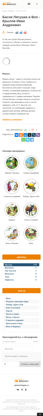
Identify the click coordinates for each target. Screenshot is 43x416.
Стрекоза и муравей (12, 196)
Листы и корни (12, 314)
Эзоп (7, 277)
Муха (8, 298)
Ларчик (9, 311)
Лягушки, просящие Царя (17, 301)
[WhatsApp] (23, 140)
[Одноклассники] (21, 135)
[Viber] (38, 135)
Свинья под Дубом (31, 173)
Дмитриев (9, 268)
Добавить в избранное (12, 119)
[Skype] (28, 140)
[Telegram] (32, 140)
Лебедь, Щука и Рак (31, 196)
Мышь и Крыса (12, 317)
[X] (29, 135)
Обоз (31, 243)
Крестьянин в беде (14, 323)
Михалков (9, 274)
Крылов (8, 265)
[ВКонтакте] (17, 135)
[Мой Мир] (25, 135)
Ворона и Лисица (12, 173)
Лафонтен (9, 280)
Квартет (12, 220)
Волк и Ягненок (12, 243)
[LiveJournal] (34, 135)
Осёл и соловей (31, 220)
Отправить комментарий (30, 364)
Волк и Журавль (13, 326)
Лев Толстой (10, 271)
